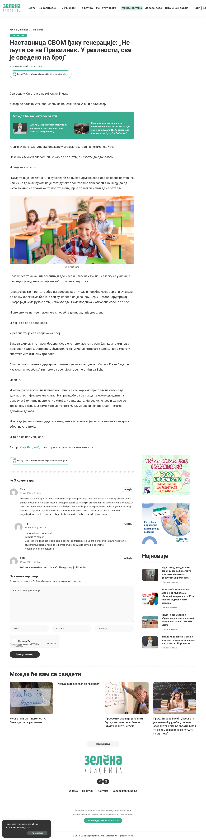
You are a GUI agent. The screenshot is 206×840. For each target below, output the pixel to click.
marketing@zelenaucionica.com (103, 820)
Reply (129, 489)
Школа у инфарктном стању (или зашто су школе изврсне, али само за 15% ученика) (178, 640)
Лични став (18, 35)
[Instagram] (106, 781)
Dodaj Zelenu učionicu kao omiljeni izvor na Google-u (42, 74)
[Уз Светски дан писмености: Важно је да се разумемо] (31, 698)
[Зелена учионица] (11, 8)
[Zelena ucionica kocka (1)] (166, 475)
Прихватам (37, 833)
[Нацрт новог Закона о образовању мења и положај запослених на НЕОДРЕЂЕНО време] (150, 622)
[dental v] (166, 523)
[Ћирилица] (196, 8)
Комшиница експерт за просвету (78, 683)
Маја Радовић (21, 66)
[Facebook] (100, 781)
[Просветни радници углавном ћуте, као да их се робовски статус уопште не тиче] (127, 698)
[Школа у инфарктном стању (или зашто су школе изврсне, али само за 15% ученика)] (41, 128)
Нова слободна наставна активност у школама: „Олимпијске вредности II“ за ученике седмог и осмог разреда (177, 596)
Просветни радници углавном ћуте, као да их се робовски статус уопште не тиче (124, 722)
